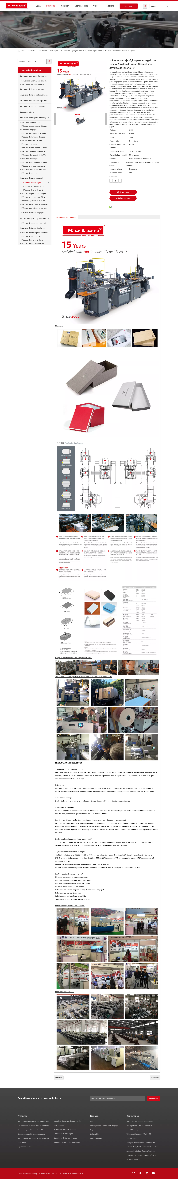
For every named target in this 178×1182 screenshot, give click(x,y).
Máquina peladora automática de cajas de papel (36, 197)
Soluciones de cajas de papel (31, 178)
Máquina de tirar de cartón (33, 190)
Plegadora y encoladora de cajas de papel (36, 201)
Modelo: (112, 130)
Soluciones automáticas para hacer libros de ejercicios (36, 81)
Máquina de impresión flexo (32, 240)
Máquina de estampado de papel (34, 148)
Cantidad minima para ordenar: (117, 146)
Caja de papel (95, 1130)
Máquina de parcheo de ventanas (34, 204)
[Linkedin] (140, 1173)
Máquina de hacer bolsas (31, 236)
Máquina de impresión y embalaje (32, 218)
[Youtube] (153, 1173)
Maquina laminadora (29, 144)
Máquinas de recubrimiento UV (33, 155)
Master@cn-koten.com (140, 1130)
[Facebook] (133, 1173)
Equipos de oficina (26, 112)
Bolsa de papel (96, 1138)
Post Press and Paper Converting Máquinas (35, 118)
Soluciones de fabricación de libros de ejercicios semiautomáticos (36, 84)
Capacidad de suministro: (119, 155)
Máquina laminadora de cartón (33, 166)
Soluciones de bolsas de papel (31, 213)
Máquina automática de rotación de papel (36, 133)
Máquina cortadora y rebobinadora (34, 151)
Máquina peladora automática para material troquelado (36, 126)
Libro (92, 1121)
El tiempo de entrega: (114, 163)
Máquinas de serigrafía (30, 159)
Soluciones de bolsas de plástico (32, 228)
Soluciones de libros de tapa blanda (33, 95)
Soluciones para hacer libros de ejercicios (35, 76)
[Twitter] (147, 1173)
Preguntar (124, 192)
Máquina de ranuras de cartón (35, 186)
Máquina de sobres (29, 173)
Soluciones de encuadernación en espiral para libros (35, 106)
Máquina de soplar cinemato (32, 243)
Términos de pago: (116, 151)
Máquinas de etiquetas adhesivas (67, 1142)
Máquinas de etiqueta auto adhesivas (36, 170)
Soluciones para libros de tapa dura (33, 101)
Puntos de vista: (115, 173)
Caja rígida (94, 1134)
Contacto (128, 6)
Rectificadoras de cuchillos (32, 140)
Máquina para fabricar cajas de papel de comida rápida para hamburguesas (36, 208)
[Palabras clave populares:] (145, 6)
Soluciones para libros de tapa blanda (32, 1130)
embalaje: (113, 159)
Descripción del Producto (66, 217)
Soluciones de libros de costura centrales (35, 89)
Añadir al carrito (123, 198)
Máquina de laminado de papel (33, 137)
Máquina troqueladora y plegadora (34, 193)
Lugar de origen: (115, 169)
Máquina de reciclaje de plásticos (34, 233)
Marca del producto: (117, 134)
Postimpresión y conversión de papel (104, 1126)
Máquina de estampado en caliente (35, 223)
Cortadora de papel (28, 130)
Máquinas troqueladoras (30, 122)
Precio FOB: (114, 141)
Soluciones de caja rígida (31, 183)
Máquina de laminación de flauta (34, 162)
